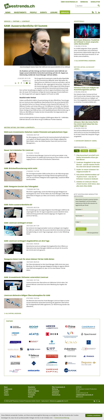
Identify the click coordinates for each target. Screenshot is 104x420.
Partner (16, 21)
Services (65, 12)
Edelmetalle (32, 393)
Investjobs (31, 395)
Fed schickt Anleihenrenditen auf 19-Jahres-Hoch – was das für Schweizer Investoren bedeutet (87, 177)
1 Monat (92, 151)
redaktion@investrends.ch (84, 395)
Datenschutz (56, 395)
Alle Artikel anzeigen (13, 313)
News (7, 12)
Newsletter (95, 2)
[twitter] (23, 83)
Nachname (80, 216)
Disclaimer (55, 393)
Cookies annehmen (94, 415)
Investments (20, 12)
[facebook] (20, 83)
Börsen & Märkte (33, 391)
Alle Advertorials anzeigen (85, 61)
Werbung (84, 2)
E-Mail (78, 222)
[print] (29, 83)
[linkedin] (14, 83)
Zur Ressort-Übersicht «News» (86, 141)
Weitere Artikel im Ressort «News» (84, 68)
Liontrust (26, 21)
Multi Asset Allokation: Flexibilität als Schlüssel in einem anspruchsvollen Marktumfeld (86, 42)
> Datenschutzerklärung (61, 418)
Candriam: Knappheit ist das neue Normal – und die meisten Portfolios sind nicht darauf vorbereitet (88, 164)
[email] (26, 83)
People (33, 12)
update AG (60, 401)
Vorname (79, 209)
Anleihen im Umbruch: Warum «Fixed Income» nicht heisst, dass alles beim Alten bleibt (88, 184)
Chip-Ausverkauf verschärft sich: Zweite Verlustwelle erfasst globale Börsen (87, 157)
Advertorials (79, 21)
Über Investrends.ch (69, 2)
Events (43, 12)
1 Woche (84, 151)
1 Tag (76, 151)
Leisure (53, 12)
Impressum (55, 391)
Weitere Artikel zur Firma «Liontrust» (19, 127)
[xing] (17, 83)
